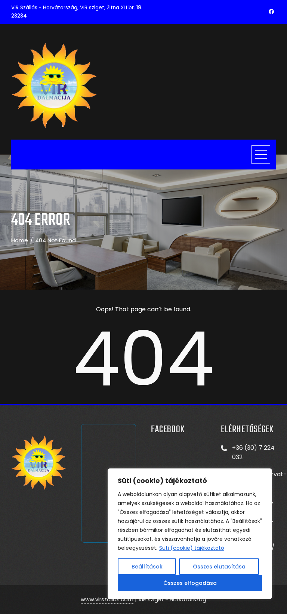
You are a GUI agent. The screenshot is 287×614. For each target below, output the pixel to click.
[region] (190, 533)
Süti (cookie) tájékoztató (191, 548)
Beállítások (147, 566)
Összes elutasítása (219, 566)
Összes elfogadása (190, 583)
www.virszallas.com (107, 599)
